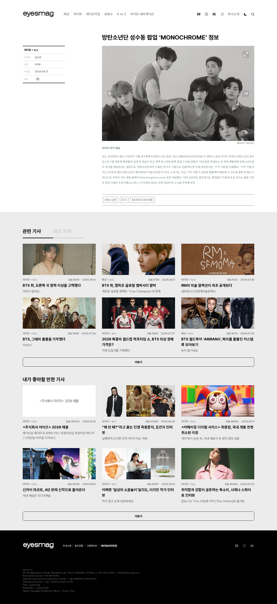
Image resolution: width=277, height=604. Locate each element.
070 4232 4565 (106, 573)
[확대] (245, 54)
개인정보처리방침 (109, 545)
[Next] (245, 93)
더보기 (138, 362)
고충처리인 (92, 545)
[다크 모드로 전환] (245, 14)
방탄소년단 (111, 200)
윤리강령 (79, 545)
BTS (124, 200)
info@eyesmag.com (128, 573)
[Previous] (110, 93)
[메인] (38, 14)
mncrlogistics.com (153, 177)
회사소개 (233, 14)
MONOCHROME (142, 200)
